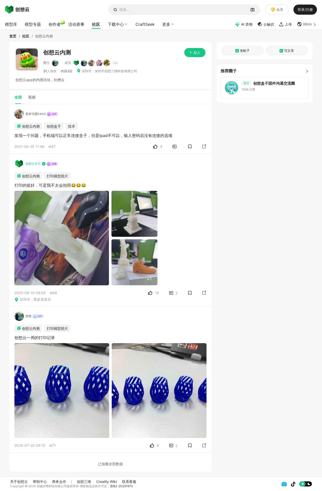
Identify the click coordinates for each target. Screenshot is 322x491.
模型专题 (33, 24)
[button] (307, 24)
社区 (96, 24)
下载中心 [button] (116, 24)
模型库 (11, 24)
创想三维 (84, 481)
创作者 (55, 24)
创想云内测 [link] (44, 36)
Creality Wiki (106, 481)
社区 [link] (25, 36)
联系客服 (129, 481)
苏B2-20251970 (121, 486)
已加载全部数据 (110, 464)
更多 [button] (166, 24)
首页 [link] (12, 36)
